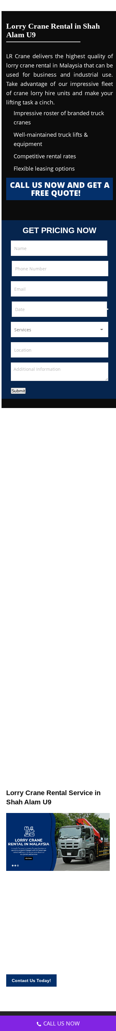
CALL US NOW (61, 1023)
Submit (18, 390)
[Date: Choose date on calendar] (107, 309)
